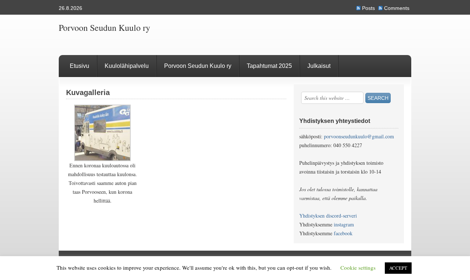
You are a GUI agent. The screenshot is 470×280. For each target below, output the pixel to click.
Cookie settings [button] (358, 267)
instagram (344, 224)
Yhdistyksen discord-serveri (328, 215)
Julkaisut (318, 66)
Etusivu (79, 66)
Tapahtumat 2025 (269, 66)
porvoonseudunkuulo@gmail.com (359, 136)
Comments (396, 8)
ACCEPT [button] (398, 268)
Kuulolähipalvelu (127, 66)
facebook (343, 233)
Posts (368, 8)
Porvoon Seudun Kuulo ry (104, 27)
